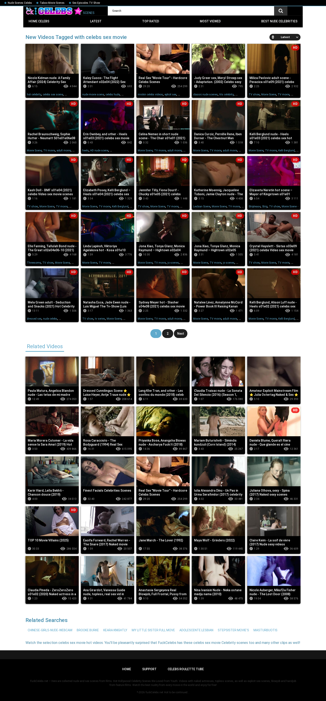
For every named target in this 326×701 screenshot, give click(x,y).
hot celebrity (34, 94)
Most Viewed (210, 21)
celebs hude (113, 94)
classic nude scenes (205, 94)
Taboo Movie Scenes (52, 2)
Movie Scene (268, 94)
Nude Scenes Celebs (20, 2)
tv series (100, 318)
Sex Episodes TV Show (86, 2)
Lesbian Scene (201, 206)
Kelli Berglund (286, 150)
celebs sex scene (53, 94)
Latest (96, 21)
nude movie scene (93, 94)
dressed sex (34, 318)
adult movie (64, 150)
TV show (254, 94)
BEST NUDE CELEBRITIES (279, 21)
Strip (264, 206)
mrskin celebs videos (150, 94)
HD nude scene (99, 150)
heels (85, 150)
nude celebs (50, 318)
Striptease (255, 206)
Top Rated (150, 21)
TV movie (283, 94)
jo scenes (173, 262)
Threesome (34, 262)
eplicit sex (170, 94)
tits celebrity (226, 94)
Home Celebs (39, 21)
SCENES (88, 13)
